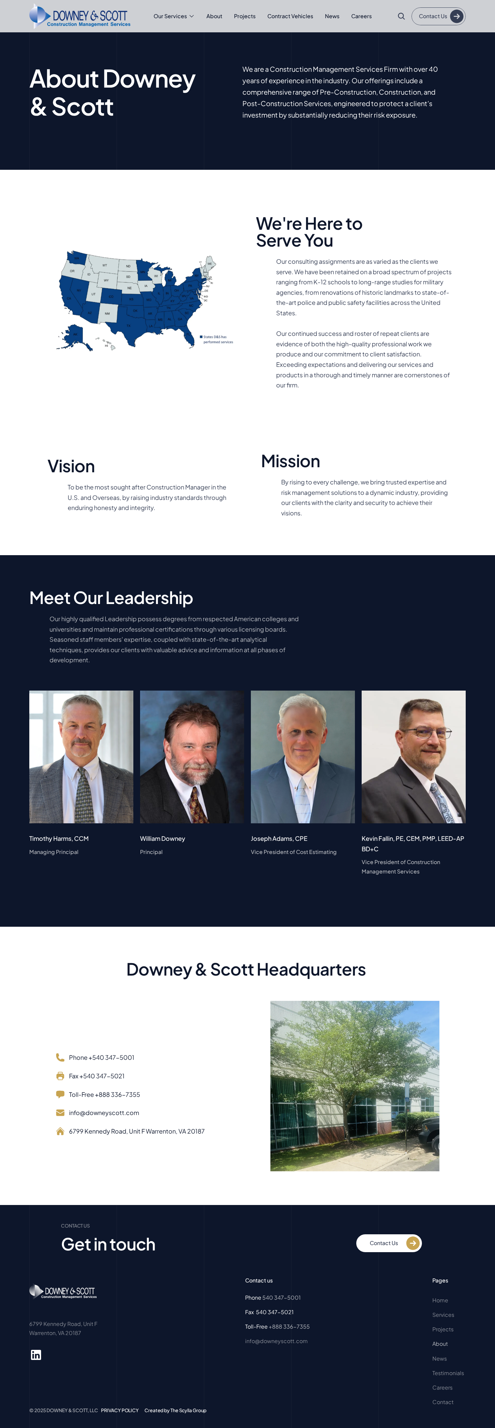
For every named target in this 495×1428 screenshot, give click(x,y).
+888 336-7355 (289, 1326)
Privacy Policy (120, 1410)
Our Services (170, 16)
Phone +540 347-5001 (101, 1057)
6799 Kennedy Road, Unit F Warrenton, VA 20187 (137, 1131)
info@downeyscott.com (104, 1112)
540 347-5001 (281, 1297)
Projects (245, 16)
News (332, 16)
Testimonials (448, 1372)
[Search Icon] (401, 16)
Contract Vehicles (290, 16)
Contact (443, 1401)
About (214, 16)
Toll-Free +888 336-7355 (104, 1094)
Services (443, 1314)
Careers (361, 16)
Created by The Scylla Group (175, 1410)
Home (440, 1300)
